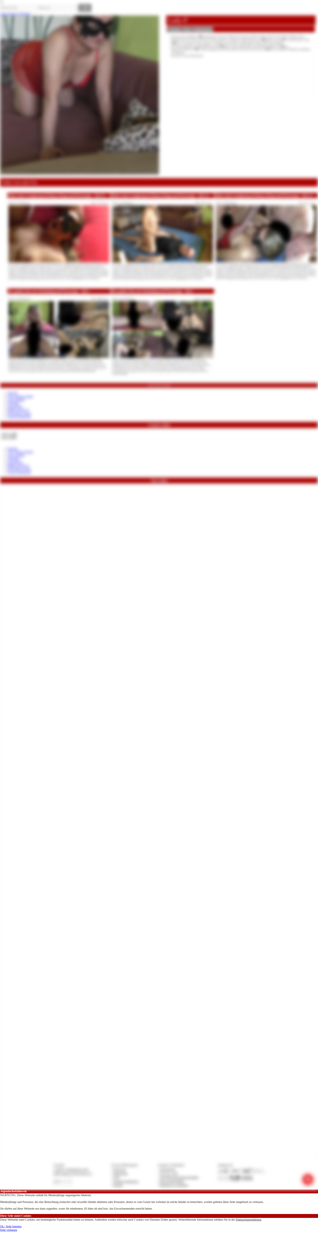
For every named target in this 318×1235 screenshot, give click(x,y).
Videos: (9, 434)
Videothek (13, 403)
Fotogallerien (15, 406)
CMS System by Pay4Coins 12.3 (72, 1173)
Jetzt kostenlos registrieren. (15, 13)
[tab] (175, 29)
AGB (116, 1177)
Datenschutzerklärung (248, 1219)
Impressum (119, 1169)
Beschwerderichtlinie (172, 1181)
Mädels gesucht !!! (18, 409)
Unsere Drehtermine (19, 416)
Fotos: (8, 437)
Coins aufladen (16, 399)
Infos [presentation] (187, 29)
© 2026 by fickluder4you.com (71, 1169)
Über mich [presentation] (174, 29)
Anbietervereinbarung (125, 1181)
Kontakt (118, 1185)
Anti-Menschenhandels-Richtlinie (179, 1177)
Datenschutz (120, 1173)
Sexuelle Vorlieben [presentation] (203, 29)
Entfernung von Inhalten (174, 1185)
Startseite (12, 392)
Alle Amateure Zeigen (20, 396)
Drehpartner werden (19, 413)
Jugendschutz (167, 1169)
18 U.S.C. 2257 (169, 1173)
